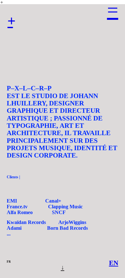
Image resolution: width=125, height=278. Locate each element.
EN (113, 263)
